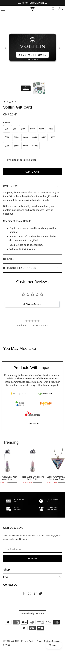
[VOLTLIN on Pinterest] (35, 594)
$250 (50, 129)
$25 (6, 129)
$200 (41, 129)
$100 (23, 129)
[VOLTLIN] (32, 9)
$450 (34, 137)
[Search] (53, 9)
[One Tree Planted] (45, 393)
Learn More (32, 423)
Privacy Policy (43, 641)
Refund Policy (28, 641)
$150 (32, 129)
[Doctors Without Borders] (32, 413)
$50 (14, 129)
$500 (43, 137)
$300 (7, 137)
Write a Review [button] (33, 304)
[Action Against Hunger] (20, 403)
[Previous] (5, 48)
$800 (16, 146)
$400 (25, 137)
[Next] (59, 48)
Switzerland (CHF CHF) (32, 613)
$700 (7, 146)
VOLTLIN (15, 641)
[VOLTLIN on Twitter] (40, 594)
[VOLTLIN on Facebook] (24, 594)
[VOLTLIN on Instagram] (29, 594)
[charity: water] (20, 393)
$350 (16, 137)
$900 (25, 146)
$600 (53, 137)
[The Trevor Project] (45, 403)
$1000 (35, 146)
